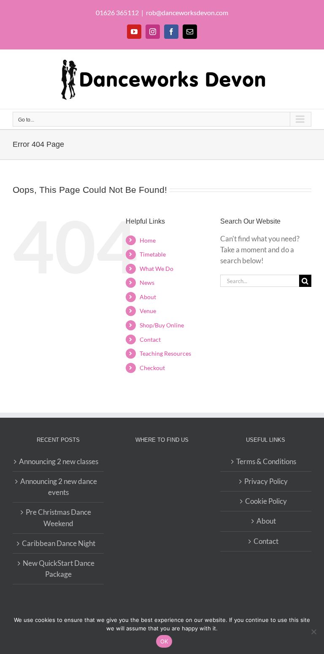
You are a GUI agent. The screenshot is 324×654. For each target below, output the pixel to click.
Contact (150, 339)
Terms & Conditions (266, 461)
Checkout (152, 367)
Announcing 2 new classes (58, 461)
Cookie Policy (266, 501)
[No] (313, 631)
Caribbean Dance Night (58, 543)
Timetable (153, 254)
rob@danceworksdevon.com (187, 12)
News (147, 282)
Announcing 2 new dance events (58, 487)
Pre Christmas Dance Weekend (58, 517)
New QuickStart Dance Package (58, 568)
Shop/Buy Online (162, 325)
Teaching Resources (165, 353)
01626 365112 (117, 12)
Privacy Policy (266, 481)
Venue (148, 310)
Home (148, 240)
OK (164, 641)
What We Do (156, 268)
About (148, 296)
